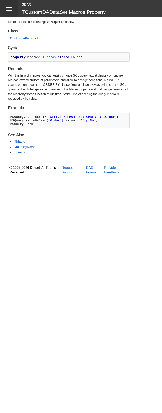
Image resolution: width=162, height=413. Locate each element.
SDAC (26, 4)
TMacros (49, 57)
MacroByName (24, 147)
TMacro (19, 141)
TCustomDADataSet (23, 38)
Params (19, 152)
